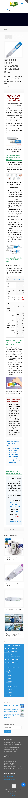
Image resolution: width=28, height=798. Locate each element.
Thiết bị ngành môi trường (13, 654)
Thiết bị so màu (10, 665)
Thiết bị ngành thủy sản (12, 662)
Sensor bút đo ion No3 (13, 610)
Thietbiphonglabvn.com (10, 778)
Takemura (10, 692)
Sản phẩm (14, 795)
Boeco (9, 675)
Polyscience (11, 684)
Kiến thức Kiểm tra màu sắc (13, 645)
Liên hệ (19, 794)
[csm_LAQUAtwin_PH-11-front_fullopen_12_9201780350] (13, 50)
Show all (21, 37)
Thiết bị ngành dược (12, 651)
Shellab (10, 689)
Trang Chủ (8, 794)
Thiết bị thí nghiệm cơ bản (13, 667)
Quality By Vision (12, 686)
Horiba (11, 86)
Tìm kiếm (8, 731)
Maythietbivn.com (8, 776)
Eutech (10, 678)
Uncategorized (10, 695)
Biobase (10, 673)
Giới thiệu (14, 794)
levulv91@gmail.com (15, 521)
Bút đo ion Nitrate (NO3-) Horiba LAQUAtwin (14, 450)
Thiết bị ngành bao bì (12, 648)
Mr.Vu (18, 791)
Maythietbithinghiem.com (10, 779)
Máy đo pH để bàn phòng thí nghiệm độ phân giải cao (14, 460)
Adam (9, 670)
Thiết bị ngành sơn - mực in (13, 656)
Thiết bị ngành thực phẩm (13, 659)
